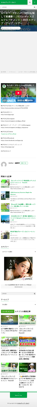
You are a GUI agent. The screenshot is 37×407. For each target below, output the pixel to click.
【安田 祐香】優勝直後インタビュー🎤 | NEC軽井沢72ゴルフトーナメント (9, 352)
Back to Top (18, 395)
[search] (34, 7)
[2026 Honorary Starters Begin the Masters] (5, 195)
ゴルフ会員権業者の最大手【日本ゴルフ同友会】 (18, 285)
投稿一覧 (23, 163)
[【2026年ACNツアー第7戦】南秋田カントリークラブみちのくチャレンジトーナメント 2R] (5, 219)
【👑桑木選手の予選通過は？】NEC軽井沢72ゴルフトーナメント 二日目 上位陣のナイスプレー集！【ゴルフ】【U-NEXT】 (27, 381)
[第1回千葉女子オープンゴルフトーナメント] (5, 235)
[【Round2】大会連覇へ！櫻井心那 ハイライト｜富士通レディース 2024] (5, 207)
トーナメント (15, 28)
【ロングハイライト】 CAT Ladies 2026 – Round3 (26, 331)
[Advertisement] (18, 51)
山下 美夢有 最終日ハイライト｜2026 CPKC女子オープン (9, 331)
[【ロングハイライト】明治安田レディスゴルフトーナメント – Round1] (5, 184)
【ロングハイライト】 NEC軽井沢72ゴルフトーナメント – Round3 (9, 378)
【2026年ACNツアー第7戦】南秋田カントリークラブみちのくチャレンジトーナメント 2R (23, 218)
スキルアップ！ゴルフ (23, 403)
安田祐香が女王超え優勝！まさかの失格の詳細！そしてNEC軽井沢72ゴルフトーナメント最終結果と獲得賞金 (27, 355)
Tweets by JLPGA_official (8, 134)
